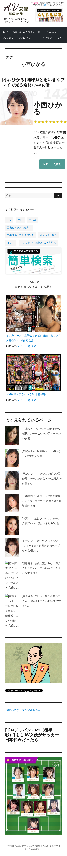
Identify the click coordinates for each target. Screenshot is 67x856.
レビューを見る (27, 346)
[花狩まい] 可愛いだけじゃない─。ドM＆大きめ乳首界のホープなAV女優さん (41, 545)
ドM (9, 220)
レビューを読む (52, 164)
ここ (45, 5)
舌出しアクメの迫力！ (19, 227)
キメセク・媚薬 (48, 235)
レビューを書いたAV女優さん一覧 (21, 32)
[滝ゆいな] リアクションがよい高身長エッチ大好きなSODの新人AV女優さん (42, 478)
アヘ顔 (32, 220)
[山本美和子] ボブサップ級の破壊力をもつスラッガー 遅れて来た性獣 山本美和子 (42, 501)
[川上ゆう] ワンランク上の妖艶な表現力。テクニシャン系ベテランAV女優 (41, 433)
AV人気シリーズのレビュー (18, 38)
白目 (20, 220)
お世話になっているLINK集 (22, 710)
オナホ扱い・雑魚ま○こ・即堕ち (38, 242)
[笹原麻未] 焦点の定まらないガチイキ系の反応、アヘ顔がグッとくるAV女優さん (41, 568)
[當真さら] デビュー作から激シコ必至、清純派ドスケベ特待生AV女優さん (41, 601)
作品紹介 (51, 32)
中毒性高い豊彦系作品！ (20, 235)
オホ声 (10, 242)
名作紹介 (35, 849)
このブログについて (50, 38)
